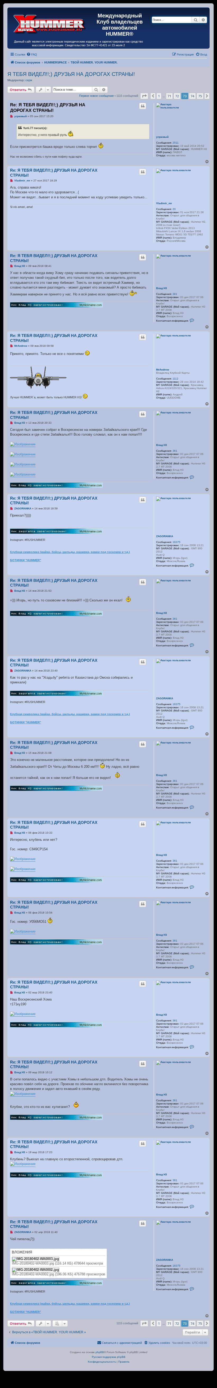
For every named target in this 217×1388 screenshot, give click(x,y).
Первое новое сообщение (96, 95)
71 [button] (169, 96)
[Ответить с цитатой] (142, 106)
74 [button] (192, 96)
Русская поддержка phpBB (108, 1356)
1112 (175, 378)
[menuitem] (31, 54)
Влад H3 (161, 288)
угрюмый (162, 136)
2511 (176, 142)
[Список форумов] (50, 23)
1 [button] (159, 96)
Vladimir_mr (164, 203)
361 (175, 294)
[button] (144, 96)
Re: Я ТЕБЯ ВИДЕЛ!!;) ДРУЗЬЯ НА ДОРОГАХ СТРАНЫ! (47, 107)
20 (174, 209)
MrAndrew (162, 369)
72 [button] (177, 96)
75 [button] (200, 96)
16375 (176, 542)
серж (28, 80)
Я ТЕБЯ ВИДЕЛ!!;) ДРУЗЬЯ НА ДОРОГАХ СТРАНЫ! (71, 74)
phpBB (100, 1352)
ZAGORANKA (164, 536)
